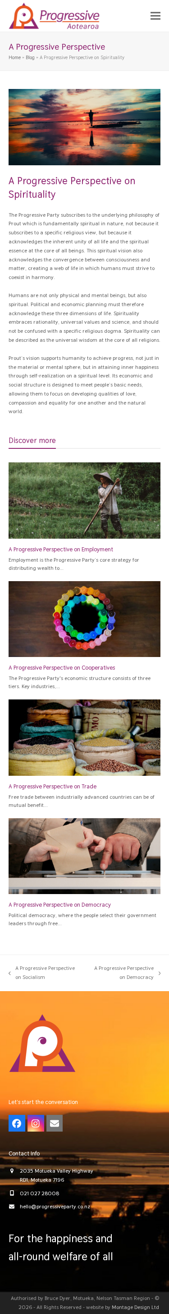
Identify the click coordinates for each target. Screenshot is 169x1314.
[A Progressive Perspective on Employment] (85, 500)
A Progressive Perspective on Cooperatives (62, 667)
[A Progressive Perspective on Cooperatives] (85, 618)
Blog (30, 57)
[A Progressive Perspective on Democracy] (85, 855)
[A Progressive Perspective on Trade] (85, 737)
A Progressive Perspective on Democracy (60, 905)
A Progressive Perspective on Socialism (42, 973)
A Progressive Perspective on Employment (61, 549)
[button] (155, 15)
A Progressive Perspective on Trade (52, 786)
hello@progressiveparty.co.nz (55, 1206)
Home (15, 57)
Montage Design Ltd (135, 1307)
